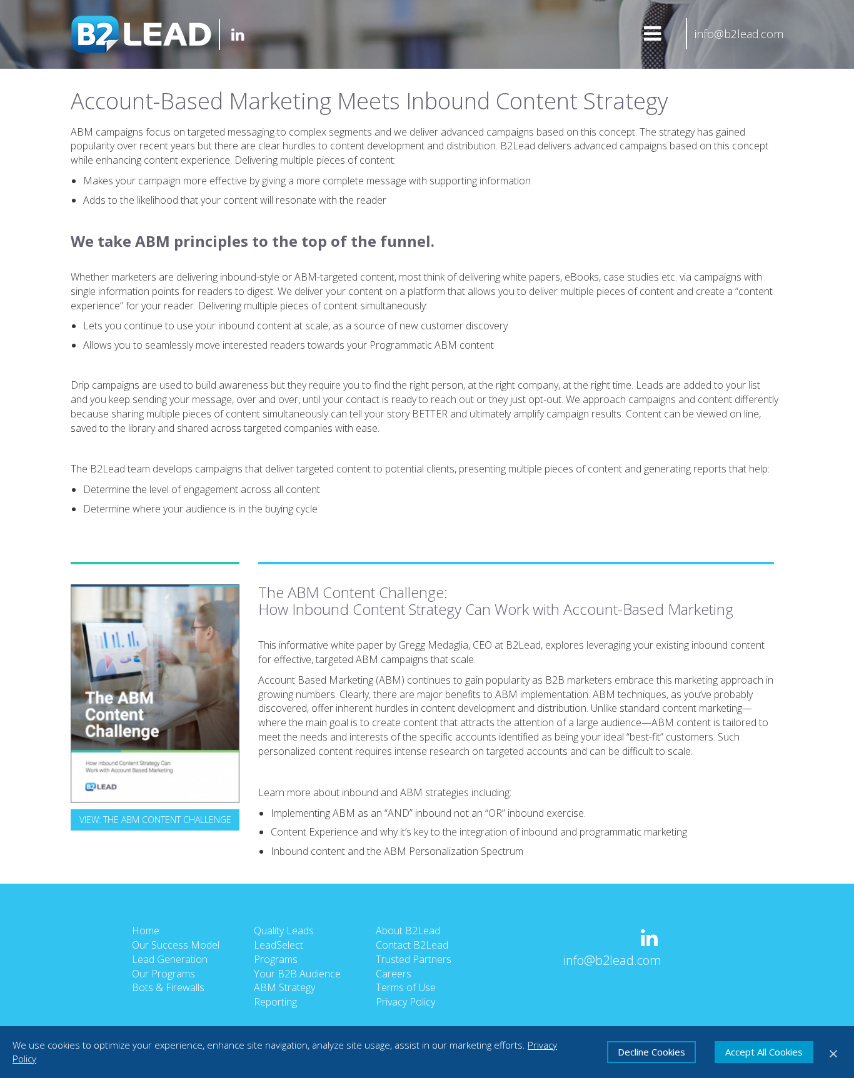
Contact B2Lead (412, 945)
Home (145, 930)
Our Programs (163, 974)
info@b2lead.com (739, 33)
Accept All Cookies (764, 1052)
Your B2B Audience (297, 974)
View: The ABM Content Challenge (155, 820)
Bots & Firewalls (168, 987)
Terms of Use (406, 987)
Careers (393, 974)
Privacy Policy (405, 1002)
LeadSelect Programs (278, 952)
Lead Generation (170, 959)
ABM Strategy (284, 987)
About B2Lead (408, 930)
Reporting (275, 1002)
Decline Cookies (651, 1052)
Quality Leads (284, 930)
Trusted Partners (413, 959)
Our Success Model (175, 945)
